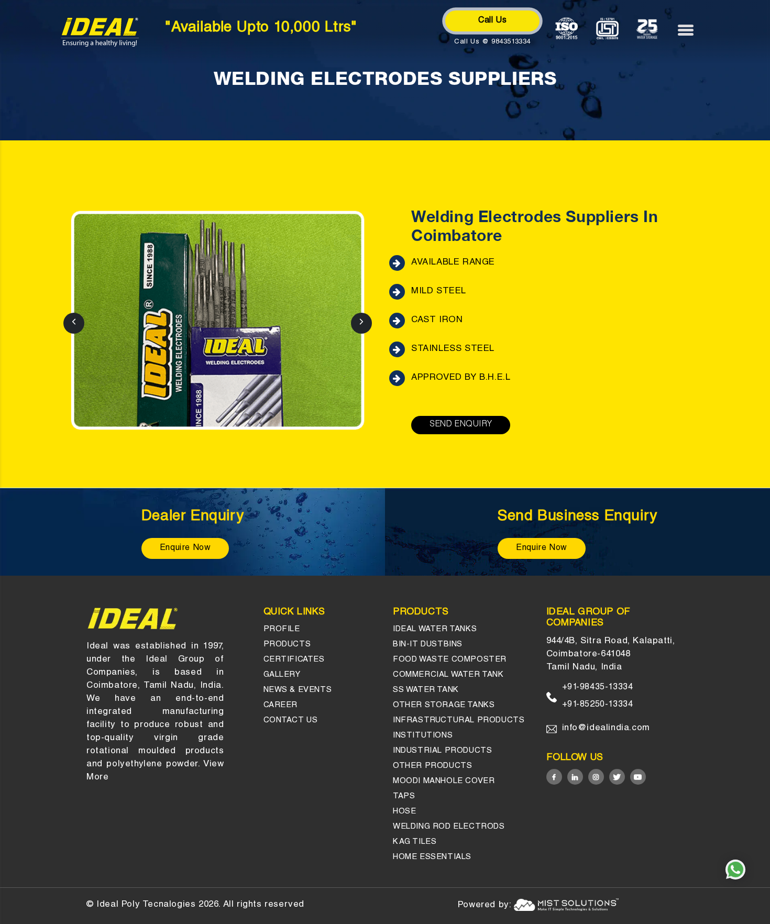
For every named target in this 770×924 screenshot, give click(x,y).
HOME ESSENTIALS (432, 857)
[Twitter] (617, 777)
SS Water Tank (426, 690)
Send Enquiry (461, 425)
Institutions (423, 736)
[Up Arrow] (733, 896)
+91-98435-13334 (597, 688)
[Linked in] (575, 777)
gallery (282, 675)
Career (280, 705)
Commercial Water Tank (448, 675)
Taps (404, 796)
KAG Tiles (414, 842)
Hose (404, 812)
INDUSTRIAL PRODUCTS (442, 751)
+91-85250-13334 (597, 705)
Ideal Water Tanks (435, 629)
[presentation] (73, 323)
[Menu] (690, 29)
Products (287, 644)
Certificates (294, 660)
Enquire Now (185, 548)
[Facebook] (554, 777)
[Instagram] (596, 777)
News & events (297, 690)
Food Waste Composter (450, 660)
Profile (281, 629)
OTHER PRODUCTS (432, 766)
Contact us (290, 720)
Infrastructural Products (458, 720)
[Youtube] (638, 777)
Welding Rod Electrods (449, 827)
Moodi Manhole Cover (443, 781)
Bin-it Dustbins (428, 644)
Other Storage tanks (443, 705)
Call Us (492, 21)
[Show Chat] (735, 869)
